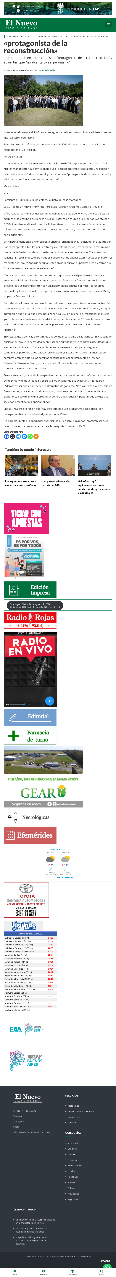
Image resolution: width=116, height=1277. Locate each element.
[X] (12, 436)
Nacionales (73, 1176)
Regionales (73, 1199)
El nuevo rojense (51, 1256)
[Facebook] (6, 436)
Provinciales (73, 1193)
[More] (36, 436)
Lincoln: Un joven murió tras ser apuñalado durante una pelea (31, 1230)
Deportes (72, 1148)
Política (71, 1188)
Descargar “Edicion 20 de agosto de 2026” (35, 605)
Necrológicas (74, 1117)
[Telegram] (18, 436)
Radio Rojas (73, 1105)
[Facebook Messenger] (24, 436)
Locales (71, 1171)
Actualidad (73, 1143)
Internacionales (75, 1165)
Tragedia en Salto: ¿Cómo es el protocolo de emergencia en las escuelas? (31, 1240)
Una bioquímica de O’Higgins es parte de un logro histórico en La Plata (35, 1221)
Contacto (72, 1122)
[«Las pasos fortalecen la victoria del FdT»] (58, 465)
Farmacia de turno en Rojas (81, 1111)
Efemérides (73, 1160)
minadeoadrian (49, 70)
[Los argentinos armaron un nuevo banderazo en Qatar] (21, 465)
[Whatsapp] (30, 436)
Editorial (71, 1154)
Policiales (72, 1182)
